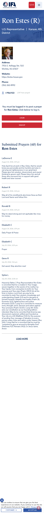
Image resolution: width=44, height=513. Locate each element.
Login (22, 118)
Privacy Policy (36, 507)
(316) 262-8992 (8, 85)
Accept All (32, 510)
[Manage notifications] (39, 508)
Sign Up (22, 125)
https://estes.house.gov (12, 77)
